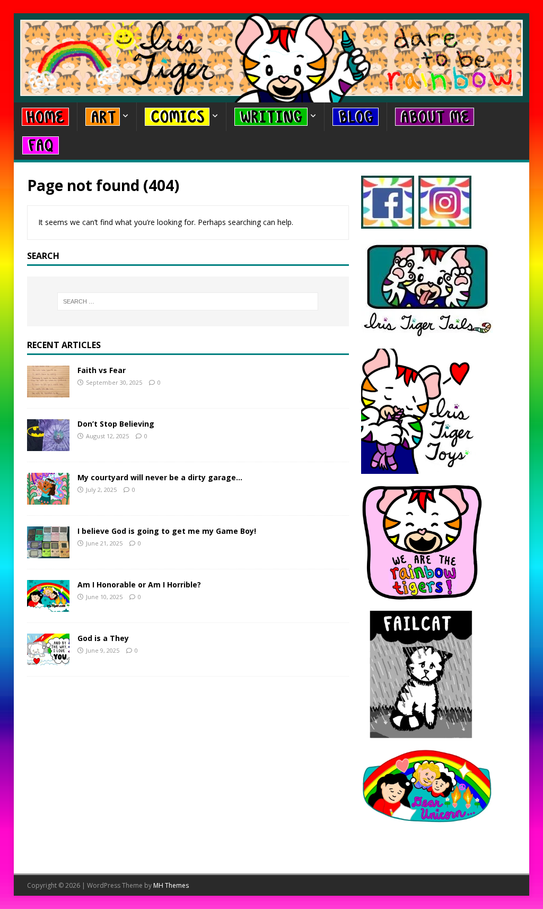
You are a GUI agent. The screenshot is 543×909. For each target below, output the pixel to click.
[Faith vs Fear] (48, 391)
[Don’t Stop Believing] (48, 445)
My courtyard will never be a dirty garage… (159, 477)
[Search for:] (188, 301)
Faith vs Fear (101, 370)
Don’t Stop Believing (115, 424)
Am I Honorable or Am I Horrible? (139, 584)
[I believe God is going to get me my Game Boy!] (48, 552)
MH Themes (171, 885)
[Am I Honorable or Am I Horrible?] (48, 606)
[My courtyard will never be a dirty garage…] (48, 499)
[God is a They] (48, 659)
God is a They (103, 638)
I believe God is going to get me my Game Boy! (166, 531)
